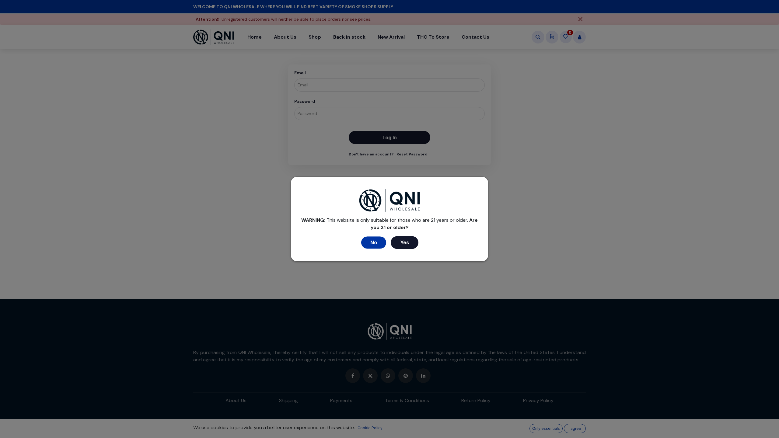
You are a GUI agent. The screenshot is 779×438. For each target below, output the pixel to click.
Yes (404, 243)
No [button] (373, 243)
